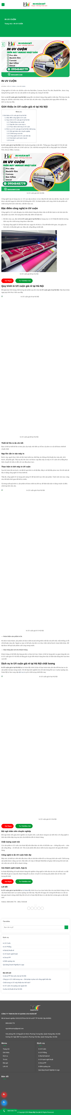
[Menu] (3, 4)
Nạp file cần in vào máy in (16, 124)
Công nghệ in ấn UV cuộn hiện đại (18, 136)
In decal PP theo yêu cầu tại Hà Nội (14, 976)
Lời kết (10, 140)
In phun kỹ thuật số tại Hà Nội (12, 989)
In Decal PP (7, 957)
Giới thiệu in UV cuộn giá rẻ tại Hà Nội (14, 115)
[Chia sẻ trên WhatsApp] (28, 908)
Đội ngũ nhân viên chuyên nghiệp (18, 131)
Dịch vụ (5, 1056)
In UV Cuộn (7, 943)
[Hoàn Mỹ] (35, 4)
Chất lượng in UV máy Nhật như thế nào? (17, 982)
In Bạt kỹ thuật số (8, 950)
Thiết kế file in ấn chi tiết (15, 122)
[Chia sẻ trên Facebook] (32, 908)
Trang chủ (8, 24)
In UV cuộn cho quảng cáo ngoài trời (15, 986)
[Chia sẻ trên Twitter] (38, 908)
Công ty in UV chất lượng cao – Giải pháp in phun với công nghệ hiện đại (27, 979)
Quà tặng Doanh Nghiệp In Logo (13, 964)
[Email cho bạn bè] (42, 908)
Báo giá (5, 1063)
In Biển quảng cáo (9, 961)
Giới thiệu (6, 1052)
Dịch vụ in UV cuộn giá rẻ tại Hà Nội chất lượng (20, 129)
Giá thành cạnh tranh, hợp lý (17, 138)
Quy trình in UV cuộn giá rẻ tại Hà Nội (17, 120)
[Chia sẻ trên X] (35, 908)
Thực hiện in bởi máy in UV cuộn (18, 126)
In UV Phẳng (7, 947)
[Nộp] (66, 927)
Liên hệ (5, 1066)
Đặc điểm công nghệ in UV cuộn (15, 117)
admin (23, 86)
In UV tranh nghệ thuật (10, 954)
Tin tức (5, 1059)
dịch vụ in (21, 672)
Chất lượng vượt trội (14, 133)
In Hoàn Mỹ (26, 890)
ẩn (21, 111)
